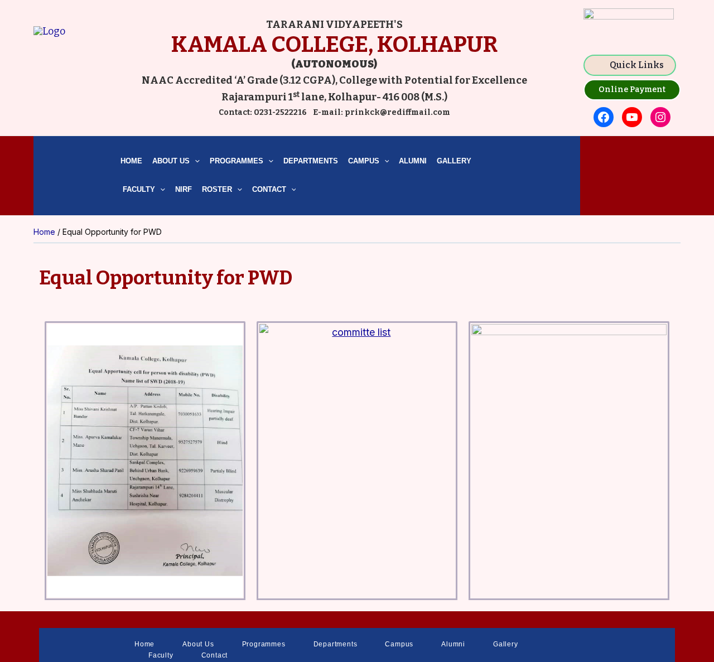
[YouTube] (632, 117)
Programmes (236, 161)
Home (131, 161)
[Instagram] (660, 117)
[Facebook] (604, 117)
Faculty (137, 189)
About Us (171, 161)
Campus (363, 161)
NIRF (183, 189)
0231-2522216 (280, 112)
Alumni (413, 161)
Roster (217, 189)
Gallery (454, 161)
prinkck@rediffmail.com (396, 112)
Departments (310, 161)
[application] (195, 161)
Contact (269, 189)
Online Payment (632, 89)
